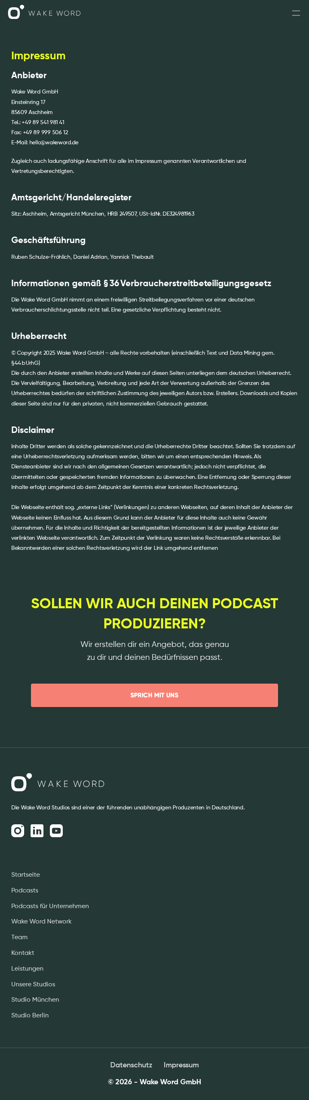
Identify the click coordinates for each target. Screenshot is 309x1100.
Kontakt (22, 953)
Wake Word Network (41, 922)
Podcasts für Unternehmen (50, 906)
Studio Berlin (30, 1016)
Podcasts (24, 891)
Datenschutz (131, 1065)
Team (19, 937)
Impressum (181, 1065)
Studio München (35, 1000)
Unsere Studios (33, 984)
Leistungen (27, 969)
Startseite (25, 875)
